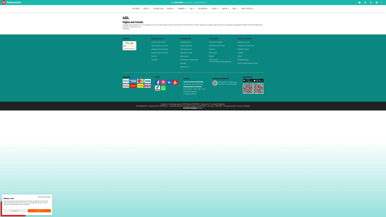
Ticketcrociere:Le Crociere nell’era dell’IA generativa (220, 61)
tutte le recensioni (129, 49)
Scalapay (240, 53)
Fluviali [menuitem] (214, 9)
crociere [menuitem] (169, 9)
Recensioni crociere (244, 42)
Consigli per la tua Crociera (159, 49)
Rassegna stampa (243, 60)
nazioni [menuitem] (224, 9)
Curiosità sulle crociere (158, 42)
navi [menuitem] (191, 9)
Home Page (126, 29)
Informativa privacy (186, 49)
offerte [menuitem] (145, 9)
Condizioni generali (186, 46)
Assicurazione (184, 56)
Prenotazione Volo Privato (217, 46)
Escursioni (154, 60)
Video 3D (154, 56)
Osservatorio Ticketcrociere (246, 46)
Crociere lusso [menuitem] (158, 9)
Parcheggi (183, 63)
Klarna (240, 56)
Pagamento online (243, 49)
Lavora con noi (184, 67)
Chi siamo (212, 49)
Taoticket (200, 108)
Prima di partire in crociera (159, 46)
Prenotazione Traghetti (216, 42)
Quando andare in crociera (159, 53)
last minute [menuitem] (136, 9)
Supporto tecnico (185, 42)
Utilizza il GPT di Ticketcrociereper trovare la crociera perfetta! (227, 83)
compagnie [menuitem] (181, 9)
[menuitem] (359, 2)
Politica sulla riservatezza (44, 197)
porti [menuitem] (234, 9)
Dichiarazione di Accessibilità (189, 60)
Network (211, 56)
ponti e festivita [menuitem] (246, 9)
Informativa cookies (186, 53)
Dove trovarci (213, 53)
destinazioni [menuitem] (202, 9)
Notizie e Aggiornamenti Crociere (248, 63)
